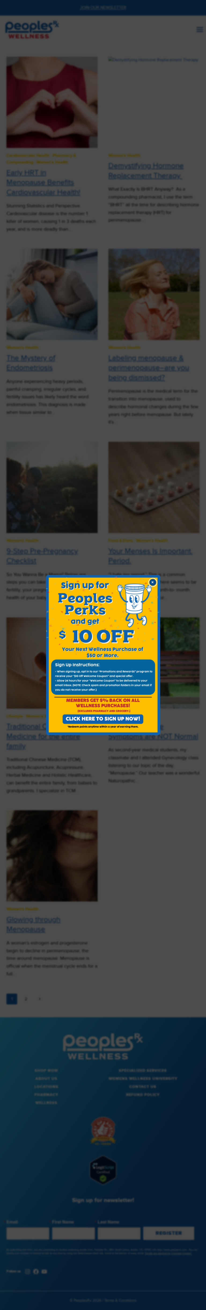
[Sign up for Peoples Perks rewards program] (103, 655)
